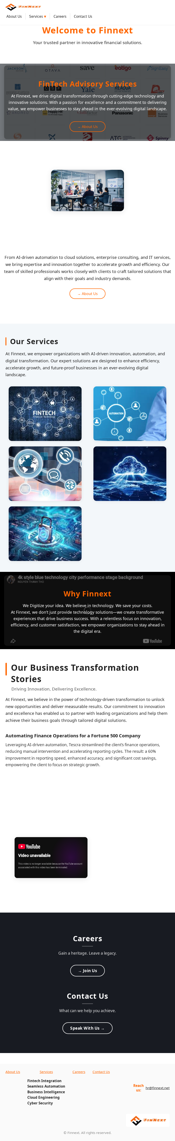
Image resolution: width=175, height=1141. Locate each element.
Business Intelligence (46, 1092)
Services (37, 16)
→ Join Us (87, 970)
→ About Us (87, 126)
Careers (60, 16)
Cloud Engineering (43, 1097)
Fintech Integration (44, 1080)
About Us (14, 16)
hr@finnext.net (158, 1088)
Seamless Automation (46, 1086)
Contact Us (83, 16)
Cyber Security (40, 1103)
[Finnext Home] (23, 7)
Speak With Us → (87, 1028)
